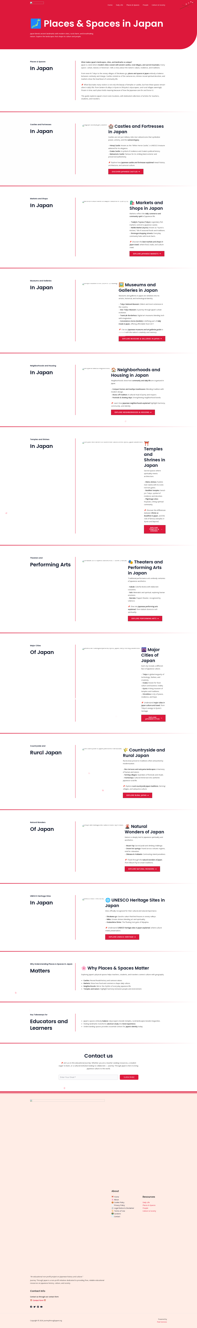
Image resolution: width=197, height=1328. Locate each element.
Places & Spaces (132, 5)
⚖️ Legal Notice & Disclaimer (122, 1208)
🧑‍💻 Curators (116, 1213)
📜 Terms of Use (118, 1211)
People (145, 5)
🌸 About (115, 1199)
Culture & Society (158, 5)
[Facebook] (31, 1307)
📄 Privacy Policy (118, 1205)
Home (110, 5)
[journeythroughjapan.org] (37, 5)
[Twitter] (35, 1307)
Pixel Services (162, 1322)
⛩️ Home (115, 1197)
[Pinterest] (38, 1307)
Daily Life (119, 5)
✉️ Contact (115, 1216)
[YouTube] (41, 1307)
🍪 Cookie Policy (117, 1202)
